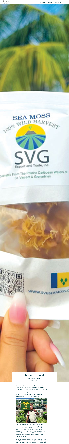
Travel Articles (50, 2)
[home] (6, 2)
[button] (42, 2)
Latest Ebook (58, 2)
